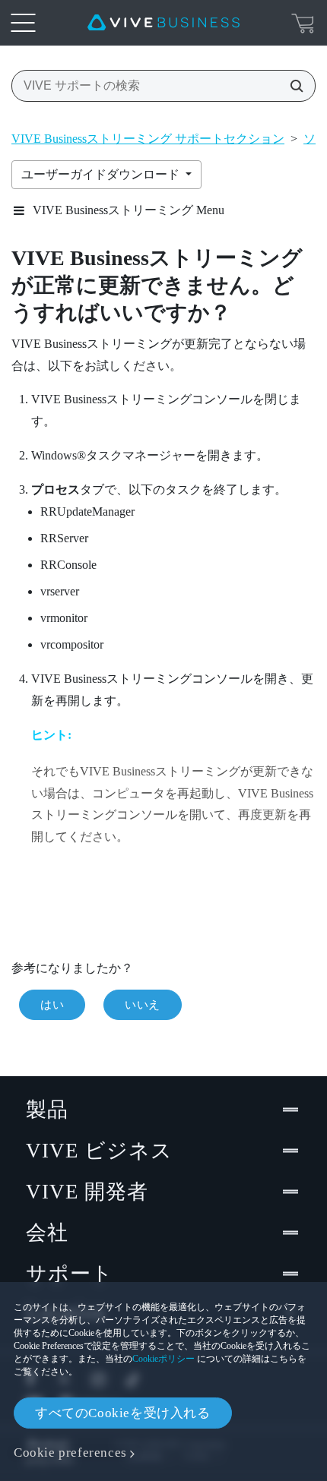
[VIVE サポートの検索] (292, 86)
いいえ (142, 1005)
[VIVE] (163, 22)
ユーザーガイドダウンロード (102, 174)
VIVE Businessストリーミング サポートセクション (147, 138)
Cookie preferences (70, 1452)
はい (52, 1005)
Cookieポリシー (163, 1358)
